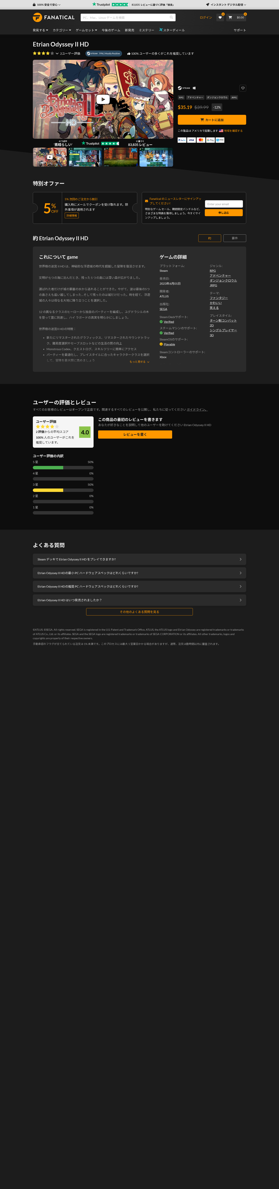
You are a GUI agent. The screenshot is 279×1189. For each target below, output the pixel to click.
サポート (240, 30)
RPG (181, 97)
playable (169, 344)
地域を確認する (233, 130)
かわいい (216, 303)
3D (212, 335)
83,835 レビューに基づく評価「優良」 (153, 4)
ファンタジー (219, 298)
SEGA (163, 309)
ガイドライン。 (197, 409)
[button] (47, 5)
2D (212, 325)
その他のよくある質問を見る (139, 612)
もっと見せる (138, 361)
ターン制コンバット (223, 320)
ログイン (206, 17)
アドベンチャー (195, 97)
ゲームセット (85, 30)
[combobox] (140, 17)
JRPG (234, 97)
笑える (214, 308)
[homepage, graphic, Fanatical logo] (54, 17)
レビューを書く (135, 434)
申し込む (223, 212)
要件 (235, 238)
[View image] (50, 157)
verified (169, 321)
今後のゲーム (111, 30)
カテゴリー (60, 30)
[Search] (171, 17)
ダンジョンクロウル (217, 97)
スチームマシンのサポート (178, 328)
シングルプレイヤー (223, 330)
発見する (39, 30)
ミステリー (146, 30)
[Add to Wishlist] (243, 88)
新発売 (129, 30)
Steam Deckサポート (173, 317)
